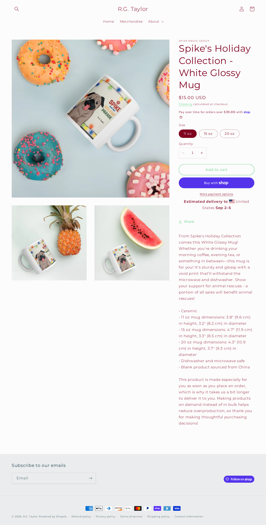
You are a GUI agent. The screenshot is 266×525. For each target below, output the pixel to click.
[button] (17, 9)
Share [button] (189, 221)
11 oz (188, 134)
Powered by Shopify (53, 516)
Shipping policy (158, 516)
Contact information (188, 516)
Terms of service (131, 516)
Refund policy (81, 516)
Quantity (186, 144)
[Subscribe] (90, 478)
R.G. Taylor (30, 516)
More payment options (216, 194)
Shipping (185, 104)
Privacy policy (105, 516)
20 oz (230, 134)
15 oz (208, 134)
